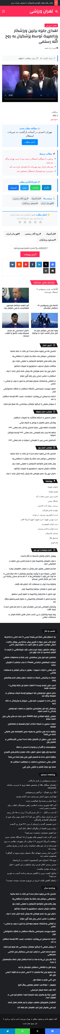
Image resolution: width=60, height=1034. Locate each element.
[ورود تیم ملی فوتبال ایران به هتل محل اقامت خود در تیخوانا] (44, 320)
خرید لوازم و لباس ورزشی (48, 529)
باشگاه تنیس (53, 501)
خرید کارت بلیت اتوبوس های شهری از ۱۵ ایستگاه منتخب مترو (30, 837)
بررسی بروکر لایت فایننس (48, 506)
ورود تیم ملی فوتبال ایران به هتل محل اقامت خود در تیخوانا (45, 332)
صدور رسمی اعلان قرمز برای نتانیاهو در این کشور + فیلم (32, 864)
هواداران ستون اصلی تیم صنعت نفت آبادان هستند (36, 796)
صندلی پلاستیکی (51, 533)
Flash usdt (53, 492)
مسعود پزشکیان (46, 239)
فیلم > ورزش (51, 25)
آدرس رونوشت (30, 254)
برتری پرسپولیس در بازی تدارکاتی (42, 781)
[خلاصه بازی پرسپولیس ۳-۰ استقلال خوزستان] (44, 295)
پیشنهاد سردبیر (48, 774)
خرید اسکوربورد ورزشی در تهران (45, 515)
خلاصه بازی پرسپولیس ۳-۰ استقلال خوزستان (47, 307)
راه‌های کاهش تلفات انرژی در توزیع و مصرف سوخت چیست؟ (31, 880)
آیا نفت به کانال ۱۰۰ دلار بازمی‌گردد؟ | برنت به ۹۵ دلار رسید (31, 812)
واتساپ (35, 187)
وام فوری (54, 542)
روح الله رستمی (32, 233)
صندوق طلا (54, 538)
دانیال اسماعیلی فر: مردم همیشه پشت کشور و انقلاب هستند (17, 333)
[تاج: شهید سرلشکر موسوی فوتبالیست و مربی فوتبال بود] (15, 295)
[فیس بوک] (52, 264)
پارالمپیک (50, 233)
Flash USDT (53, 487)
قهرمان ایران (12, 233)
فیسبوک (13, 187)
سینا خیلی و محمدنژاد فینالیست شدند (41, 801)
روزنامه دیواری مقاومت (46, 869)
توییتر (24, 187)
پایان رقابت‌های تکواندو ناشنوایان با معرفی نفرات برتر (32, 3)
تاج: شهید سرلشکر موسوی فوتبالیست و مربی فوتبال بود (16, 307)
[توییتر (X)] (46, 264)
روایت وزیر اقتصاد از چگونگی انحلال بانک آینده (37, 828)
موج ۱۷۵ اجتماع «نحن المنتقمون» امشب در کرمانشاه (34, 860)
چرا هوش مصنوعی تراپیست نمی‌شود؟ (40, 833)
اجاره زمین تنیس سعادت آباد (47, 496)
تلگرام (46, 187)
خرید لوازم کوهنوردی (50, 524)
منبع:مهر (54, 119)
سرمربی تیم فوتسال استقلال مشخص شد (35, 171)
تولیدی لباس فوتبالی (50, 510)
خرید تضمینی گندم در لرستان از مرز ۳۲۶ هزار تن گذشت (33, 824)
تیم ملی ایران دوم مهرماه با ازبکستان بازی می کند (31, 166)
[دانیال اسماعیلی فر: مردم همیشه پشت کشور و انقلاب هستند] (15, 320)
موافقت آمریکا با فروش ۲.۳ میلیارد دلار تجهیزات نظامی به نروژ (30, 841)
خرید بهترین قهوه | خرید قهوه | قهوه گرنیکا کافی (39, 519)
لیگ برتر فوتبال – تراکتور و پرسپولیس (40, 792)
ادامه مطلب (30, 142)
